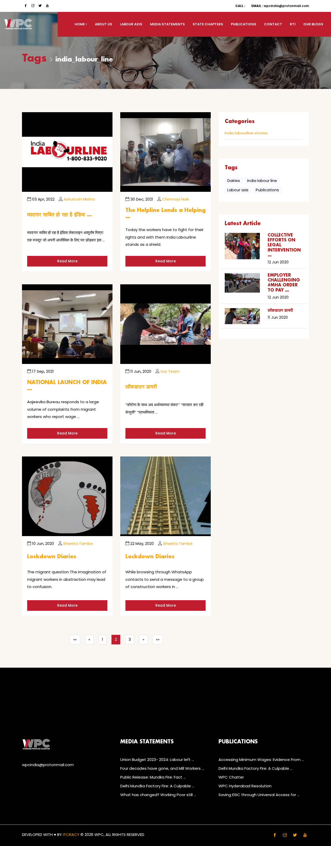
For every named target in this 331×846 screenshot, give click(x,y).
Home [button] (79, 24)
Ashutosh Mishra (79, 199)
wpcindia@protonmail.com (280, 6)
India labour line (262, 180)
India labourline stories (246, 133)
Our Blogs (313, 24)
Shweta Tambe (78, 543)
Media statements (167, 24)
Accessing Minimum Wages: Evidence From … (261, 759)
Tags (34, 58)
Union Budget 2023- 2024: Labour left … (157, 759)
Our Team (169, 371)
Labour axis (238, 190)
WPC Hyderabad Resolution (245, 786)
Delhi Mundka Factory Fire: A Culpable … (157, 786)
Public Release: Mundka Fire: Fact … (153, 777)
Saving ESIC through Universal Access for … (259, 794)
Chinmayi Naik (175, 199)
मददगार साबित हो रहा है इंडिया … (59, 215)
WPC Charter (231, 777)
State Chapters (208, 24)
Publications (243, 24)
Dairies (233, 180)
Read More (67, 261)
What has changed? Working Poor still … (158, 794)
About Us (103, 24)
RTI (293, 24)
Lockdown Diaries (51, 557)
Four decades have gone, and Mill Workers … (162, 768)
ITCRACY (71, 834)
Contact (273, 24)
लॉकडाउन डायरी (141, 387)
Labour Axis (131, 24)
